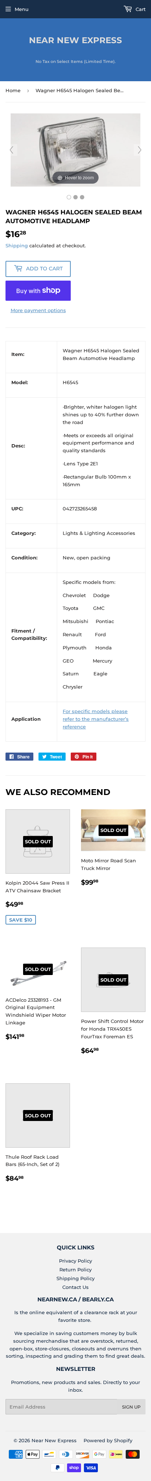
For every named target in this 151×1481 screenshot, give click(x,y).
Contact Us (75, 1287)
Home (13, 90)
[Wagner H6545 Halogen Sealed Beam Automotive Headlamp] (69, 197)
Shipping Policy (75, 1278)
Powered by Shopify (108, 1440)
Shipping (16, 245)
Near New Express (75, 40)
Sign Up (131, 1407)
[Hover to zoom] (75, 149)
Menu (22, 9)
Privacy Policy (75, 1261)
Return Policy (75, 1269)
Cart (140, 9)
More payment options (38, 310)
